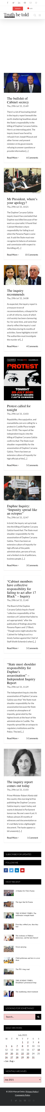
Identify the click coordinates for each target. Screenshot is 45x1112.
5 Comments (32, 465)
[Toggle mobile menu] (40, 15)
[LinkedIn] (17, 870)
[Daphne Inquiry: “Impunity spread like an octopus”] (22, 488)
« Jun (6, 1061)
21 (17, 1053)
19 (6, 1053)
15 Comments (31, 254)
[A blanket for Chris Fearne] (9, 894)
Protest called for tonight (18, 408)
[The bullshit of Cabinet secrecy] (22, 83)
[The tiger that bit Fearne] (9, 905)
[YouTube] (22, 870)
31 (33, 1057)
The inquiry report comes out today (20, 784)
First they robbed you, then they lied (27, 925)
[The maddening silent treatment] (9, 995)
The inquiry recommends (15, 292)
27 (11, 1057)
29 (22, 1057)
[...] (27, 151)
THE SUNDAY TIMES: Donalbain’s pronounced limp (26, 981)
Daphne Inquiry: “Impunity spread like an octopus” (22, 510)
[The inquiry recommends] (22, 275)
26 (6, 1057)
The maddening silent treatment (27, 991)
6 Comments (32, 157)
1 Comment (32, 837)
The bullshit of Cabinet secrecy (18, 100)
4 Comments (32, 346)
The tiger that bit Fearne (24, 902)
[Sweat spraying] (9, 950)
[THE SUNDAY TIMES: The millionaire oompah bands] (9, 916)
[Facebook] (6, 870)
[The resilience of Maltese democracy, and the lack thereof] (9, 939)
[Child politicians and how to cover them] (9, 961)
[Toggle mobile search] (35, 15)
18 (38, 1049)
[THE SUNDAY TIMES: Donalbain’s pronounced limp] (9, 983)
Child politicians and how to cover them (28, 959)
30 (28, 1057)
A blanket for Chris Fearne (25, 891)
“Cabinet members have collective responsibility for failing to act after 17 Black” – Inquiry (21, 588)
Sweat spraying (21, 947)
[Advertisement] (22, 42)
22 (22, 1053)
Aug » (12, 1061)
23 (28, 1053)
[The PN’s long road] (9, 972)
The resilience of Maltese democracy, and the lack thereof (27, 936)
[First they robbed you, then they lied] (9, 927)
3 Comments (32, 565)
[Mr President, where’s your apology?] (22, 180)
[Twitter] (11, 870)
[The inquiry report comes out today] (22, 762)
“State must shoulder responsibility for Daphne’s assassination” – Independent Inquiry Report (21, 673)
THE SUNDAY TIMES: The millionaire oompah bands (26, 914)
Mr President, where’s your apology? (22, 201)
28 (17, 1057)
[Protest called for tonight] (22, 378)
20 (11, 1053)
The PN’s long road (23, 969)
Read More (12, 157)
